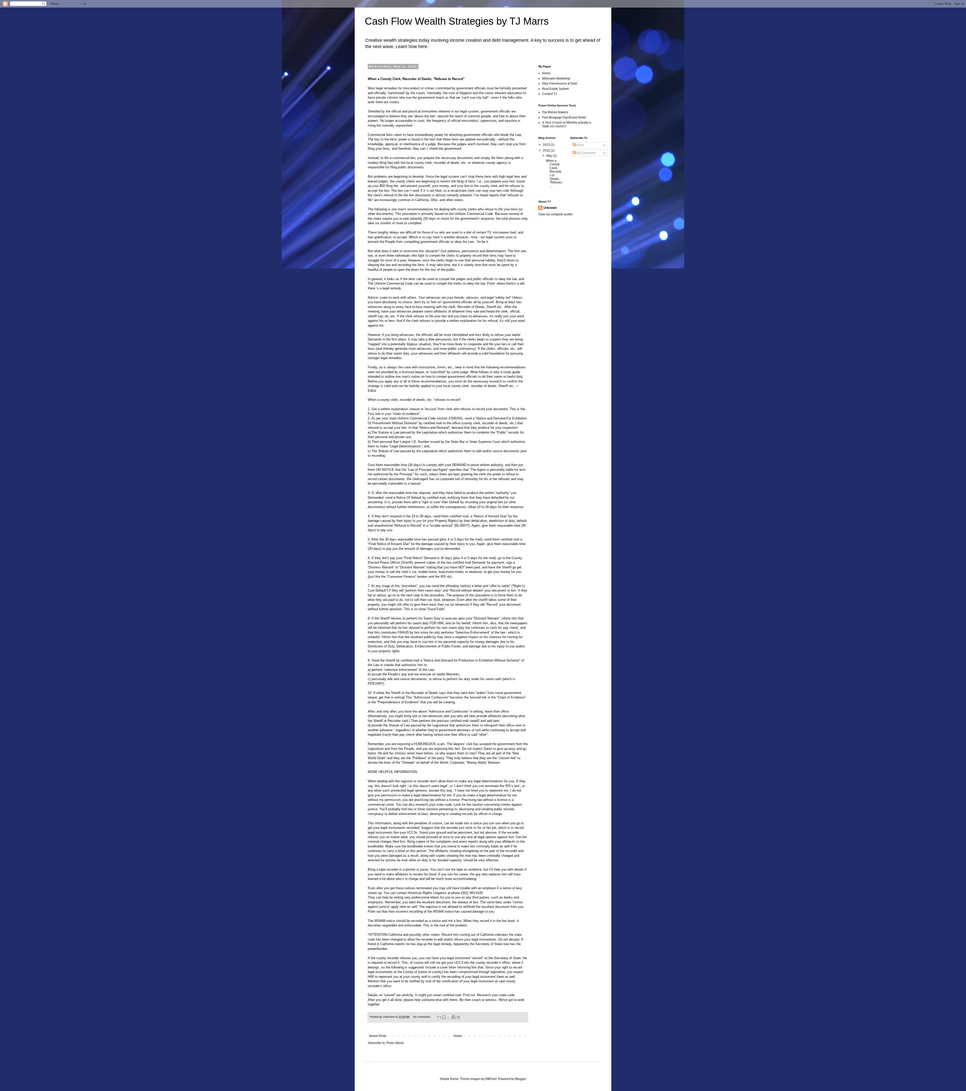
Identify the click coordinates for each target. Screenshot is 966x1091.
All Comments (585, 153)
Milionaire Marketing (556, 78)
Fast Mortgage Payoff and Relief (564, 117)
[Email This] (439, 1017)
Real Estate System (555, 89)
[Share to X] (448, 1017)
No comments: (422, 1016)
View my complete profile (555, 214)
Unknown (550, 208)
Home (458, 1036)
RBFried (491, 1079)
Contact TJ (549, 94)
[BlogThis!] (444, 1017)
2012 (547, 150)
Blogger (520, 1079)
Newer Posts (377, 1036)
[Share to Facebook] (453, 1017)
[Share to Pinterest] (458, 1017)
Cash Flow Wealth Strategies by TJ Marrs (457, 21)
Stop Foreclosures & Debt (559, 83)
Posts (580, 145)
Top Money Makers (555, 112)
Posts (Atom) (395, 1043)
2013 (547, 144)
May (549, 156)
